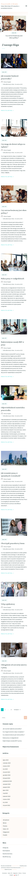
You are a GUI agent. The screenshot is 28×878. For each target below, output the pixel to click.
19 (12, 709)
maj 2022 (5, 793)
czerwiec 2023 (7, 763)
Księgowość (6, 832)
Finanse (5, 826)
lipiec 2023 (5, 760)
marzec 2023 (6, 766)
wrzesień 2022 (6, 784)
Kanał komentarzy (7, 853)
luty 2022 (5, 802)
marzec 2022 (6, 799)
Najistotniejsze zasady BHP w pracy (12, 741)
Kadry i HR (14, 32)
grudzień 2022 (6, 775)
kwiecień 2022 (6, 796)
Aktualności (6, 820)
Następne (16, 709)
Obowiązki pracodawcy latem (12, 543)
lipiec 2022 (5, 790)
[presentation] (1, 25)
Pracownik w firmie (9, 4)
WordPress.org (7, 856)
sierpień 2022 (6, 787)
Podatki (5, 835)
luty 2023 (5, 769)
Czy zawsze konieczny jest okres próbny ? (14, 734)
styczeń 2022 (6, 805)
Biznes (4, 823)
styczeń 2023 (6, 772)
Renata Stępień (7, 82)
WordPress (14, 869)
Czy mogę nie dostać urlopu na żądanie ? (13, 731)
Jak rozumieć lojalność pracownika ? (12, 728)
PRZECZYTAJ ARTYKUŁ (6, 110)
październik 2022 (7, 781)
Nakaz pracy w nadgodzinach (12, 278)
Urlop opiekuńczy (8, 604)
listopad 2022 (6, 778)
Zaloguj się (5, 847)
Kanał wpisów (6, 850)
